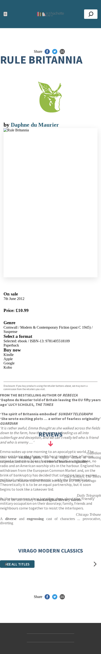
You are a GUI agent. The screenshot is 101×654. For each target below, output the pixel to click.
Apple (8, 359)
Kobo (8, 367)
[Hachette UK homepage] (50, 14)
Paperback (11, 345)
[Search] (90, 14)
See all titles (17, 564)
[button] (6, 564)
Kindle (9, 355)
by (7, 125)
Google (9, 363)
